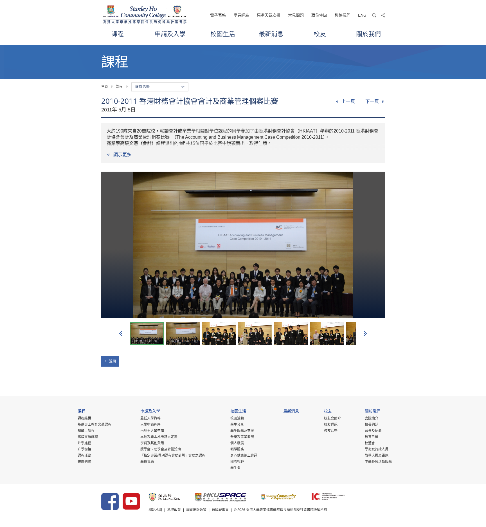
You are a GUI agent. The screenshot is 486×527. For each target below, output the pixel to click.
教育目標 (371, 437)
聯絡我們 (342, 15)
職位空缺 (319, 15)
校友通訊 (331, 425)
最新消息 (271, 33)
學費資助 (147, 462)
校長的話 (371, 425)
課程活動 (84, 456)
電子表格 (218, 15)
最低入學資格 (150, 418)
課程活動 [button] (142, 87)
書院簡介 (371, 418)
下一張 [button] (365, 333)
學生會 (235, 468)
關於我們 (368, 33)
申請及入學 (170, 33)
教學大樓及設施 (376, 456)
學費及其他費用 (152, 443)
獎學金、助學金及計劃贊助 (160, 449)
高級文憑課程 (88, 437)
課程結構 (84, 418)
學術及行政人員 (376, 449)
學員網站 (241, 15)
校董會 (370, 443)
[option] (243, 245)
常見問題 (296, 15)
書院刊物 (84, 462)
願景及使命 (373, 431)
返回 (112, 361)
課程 (117, 33)
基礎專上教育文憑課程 (94, 425)
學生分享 (237, 425)
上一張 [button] (120, 333)
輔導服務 (237, 449)
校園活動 (237, 418)
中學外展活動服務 (378, 462)
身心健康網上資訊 (243, 456)
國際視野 (237, 462)
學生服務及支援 (242, 431)
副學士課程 (86, 431)
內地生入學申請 (152, 431)
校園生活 (222, 33)
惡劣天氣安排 (268, 15)
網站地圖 (155, 510)
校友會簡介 (332, 418)
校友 (320, 33)
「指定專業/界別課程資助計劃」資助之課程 (172, 456)
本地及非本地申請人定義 (158, 437)
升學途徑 (84, 443)
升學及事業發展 (242, 437)
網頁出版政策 (196, 510)
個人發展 (237, 443)
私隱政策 (174, 510)
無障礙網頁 (220, 510)
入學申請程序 (150, 425)
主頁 (104, 87)
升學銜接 (84, 449)
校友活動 (331, 431)
